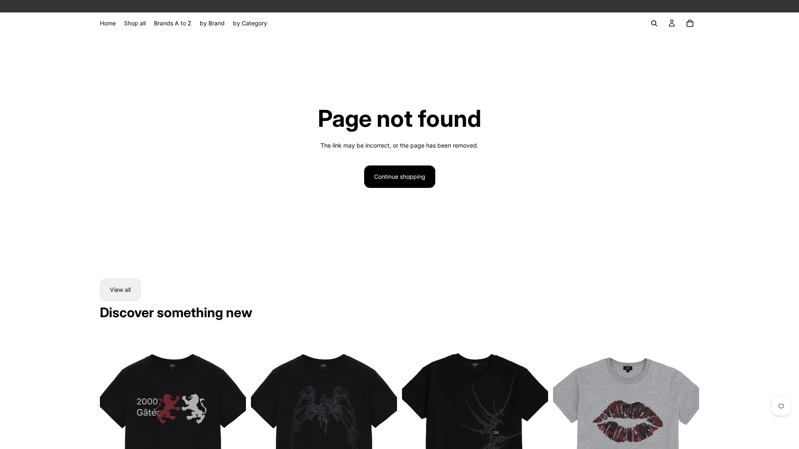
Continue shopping (399, 176)
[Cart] (690, 23)
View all (120, 289)
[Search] (654, 23)
